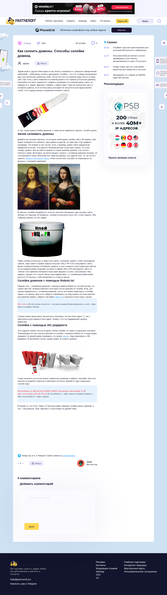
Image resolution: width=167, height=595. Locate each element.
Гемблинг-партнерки (134, 562)
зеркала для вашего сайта (37, 158)
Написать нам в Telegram (23, 583)
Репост (43, 63)
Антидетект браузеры (135, 565)
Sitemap (100, 571)
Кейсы (93, 21)
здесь (65, 336)
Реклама (100, 562)
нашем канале (68, 456)
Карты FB (122, 21)
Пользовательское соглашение (140, 571)
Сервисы (70, 21)
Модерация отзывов (106, 568)
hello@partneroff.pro (20, 579)
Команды (82, 21)
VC (97, 578)
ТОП (98, 575)
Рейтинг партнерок (54, 21)
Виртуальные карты (134, 568)
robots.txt (59, 297)
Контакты (101, 565)
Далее (31, 526)
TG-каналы (105, 21)
